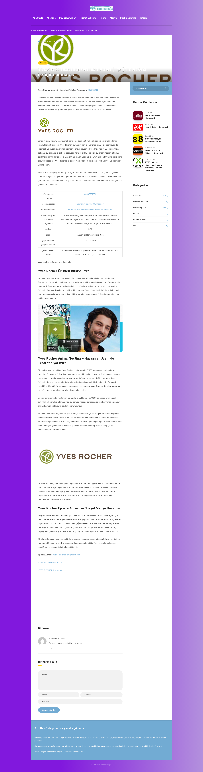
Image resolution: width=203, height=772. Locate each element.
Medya (113, 18)
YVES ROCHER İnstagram (50, 570)
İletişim (143, 18)
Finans (103, 18)
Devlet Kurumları (67, 18)
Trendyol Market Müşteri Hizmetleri (154, 151)
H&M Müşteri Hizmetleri (156, 127)
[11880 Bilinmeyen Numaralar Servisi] (138, 139)
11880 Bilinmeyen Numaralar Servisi (153, 140)
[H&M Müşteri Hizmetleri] (138, 127)
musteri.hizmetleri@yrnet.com (90, 204)
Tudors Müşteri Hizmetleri (152, 116)
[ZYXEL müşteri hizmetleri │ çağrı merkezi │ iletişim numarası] (138, 162)
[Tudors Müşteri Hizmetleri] (138, 115)
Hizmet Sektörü (88, 18)
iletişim (59, 752)
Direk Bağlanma (128, 18)
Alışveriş (51, 18)
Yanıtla (53, 649)
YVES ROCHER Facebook (50, 562)
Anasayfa (34, 30)
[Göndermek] (166, 88)
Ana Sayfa (38, 18)
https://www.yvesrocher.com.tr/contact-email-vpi (90, 210)
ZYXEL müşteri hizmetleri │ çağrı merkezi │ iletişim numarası (153, 166)
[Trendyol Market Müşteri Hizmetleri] (138, 150)
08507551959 (94, 90)
